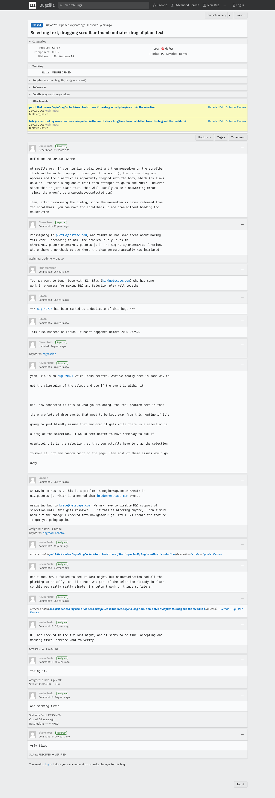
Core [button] (56, 47)
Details (212, 107)
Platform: (44, 56)
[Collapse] (242, 148)
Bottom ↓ (204, 137)
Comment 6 (45, 481)
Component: (42, 52)
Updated (44, 346)
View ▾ (241, 15)
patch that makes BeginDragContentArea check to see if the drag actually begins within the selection (92, 107)
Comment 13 (46, 736)
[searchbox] (103, 5)
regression (49, 354)
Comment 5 (45, 367)
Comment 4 (45, 323)
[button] (237, 5)
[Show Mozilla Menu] (32, 5)
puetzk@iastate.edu (71, 235)
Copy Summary (217, 15)
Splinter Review (236, 107)
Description (45, 150)
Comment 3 (45, 299)
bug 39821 (65, 376)
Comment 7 (45, 546)
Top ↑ (241, 784)
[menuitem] (160, 5)
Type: (156, 48)
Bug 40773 (44, 308)
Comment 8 (45, 568)
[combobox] (103, 5)
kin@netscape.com (116, 280)
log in (48, 764)
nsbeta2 (60, 533)
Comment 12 (46, 697)
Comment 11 (46, 662)
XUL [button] (55, 52)
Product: (44, 47)
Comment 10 (46, 626)
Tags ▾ (221, 137)
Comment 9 (45, 600)
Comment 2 (45, 271)
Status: (45, 72)
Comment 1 (45, 226)
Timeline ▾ (238, 137)
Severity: (171, 53)
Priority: (154, 53)
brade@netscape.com (112, 495)
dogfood (48, 533)
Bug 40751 (51, 25)
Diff (221, 107)
